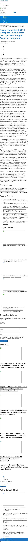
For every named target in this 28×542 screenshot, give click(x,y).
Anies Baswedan (4, 180)
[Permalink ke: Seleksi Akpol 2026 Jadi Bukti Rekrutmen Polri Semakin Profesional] (13, 306)
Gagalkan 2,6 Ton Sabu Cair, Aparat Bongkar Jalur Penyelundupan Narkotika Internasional (15, 260)
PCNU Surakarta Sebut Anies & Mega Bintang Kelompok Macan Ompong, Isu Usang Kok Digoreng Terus (15, 201)
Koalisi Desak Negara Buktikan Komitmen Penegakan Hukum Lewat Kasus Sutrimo (13, 310)
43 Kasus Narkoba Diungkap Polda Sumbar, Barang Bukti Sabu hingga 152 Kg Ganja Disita (15, 276)
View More (3, 486)
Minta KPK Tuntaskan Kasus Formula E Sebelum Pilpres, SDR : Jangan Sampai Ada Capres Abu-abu (15, 212)
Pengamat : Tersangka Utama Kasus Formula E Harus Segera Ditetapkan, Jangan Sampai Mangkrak (15, 207)
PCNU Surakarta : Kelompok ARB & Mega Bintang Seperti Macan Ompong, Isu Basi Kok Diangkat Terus (15, 204)
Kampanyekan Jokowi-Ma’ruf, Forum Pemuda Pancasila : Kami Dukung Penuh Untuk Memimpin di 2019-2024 (15, 527)
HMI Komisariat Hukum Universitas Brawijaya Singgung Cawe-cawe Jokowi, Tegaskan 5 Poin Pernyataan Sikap (14, 534)
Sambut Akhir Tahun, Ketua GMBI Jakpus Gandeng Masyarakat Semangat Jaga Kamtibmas (13, 189)
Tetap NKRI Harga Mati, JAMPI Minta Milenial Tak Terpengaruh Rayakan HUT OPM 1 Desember (13, 191)
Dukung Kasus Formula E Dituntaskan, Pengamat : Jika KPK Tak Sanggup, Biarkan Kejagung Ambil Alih (15, 215)
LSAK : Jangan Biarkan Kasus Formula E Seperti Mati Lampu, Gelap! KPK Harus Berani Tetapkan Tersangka (15, 219)
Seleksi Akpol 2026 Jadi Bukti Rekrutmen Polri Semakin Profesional (11, 459)
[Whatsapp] (3, 49)
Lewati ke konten (4, 0)
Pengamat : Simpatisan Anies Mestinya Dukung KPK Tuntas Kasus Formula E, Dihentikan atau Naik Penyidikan (15, 223)
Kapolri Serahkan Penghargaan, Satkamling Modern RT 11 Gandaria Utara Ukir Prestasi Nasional (15, 292)
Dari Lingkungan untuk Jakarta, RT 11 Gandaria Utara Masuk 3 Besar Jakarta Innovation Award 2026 (15, 244)
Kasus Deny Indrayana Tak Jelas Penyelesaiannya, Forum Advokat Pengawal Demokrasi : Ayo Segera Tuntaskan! (15, 520)
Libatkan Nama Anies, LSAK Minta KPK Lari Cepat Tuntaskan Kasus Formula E (14, 209)
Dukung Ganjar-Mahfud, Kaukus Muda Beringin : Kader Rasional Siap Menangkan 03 (14, 508)
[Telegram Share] (3, 48)
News (1, 43)
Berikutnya (5, 479)
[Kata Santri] (3, 8)
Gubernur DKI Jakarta (8, 181)
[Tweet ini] (3, 46)
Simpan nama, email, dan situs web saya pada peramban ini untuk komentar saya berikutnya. (11, 337)
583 (4, 478)
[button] (15, 12)
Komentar (2, 322)
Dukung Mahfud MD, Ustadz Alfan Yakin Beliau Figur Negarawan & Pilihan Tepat (15, 514)
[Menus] (0, 2)
